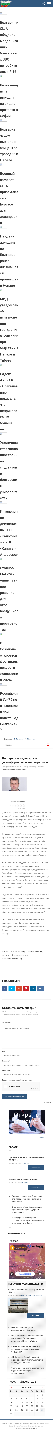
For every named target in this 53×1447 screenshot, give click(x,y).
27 (27, 1410)
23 (42, 1406)
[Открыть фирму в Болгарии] (27, 1133)
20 (27, 1406)
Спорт (11, 1426)
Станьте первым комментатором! (14, 770)
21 (32, 1406)
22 (37, 1406)
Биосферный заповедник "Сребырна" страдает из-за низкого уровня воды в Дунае (28, 1220)
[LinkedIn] (33, 988)
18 (16, 1406)
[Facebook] (4, 988)
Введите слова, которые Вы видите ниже (17, 1080)
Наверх (47, 1103)
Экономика (40, 1423)
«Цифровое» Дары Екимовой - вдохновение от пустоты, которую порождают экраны (27, 1360)
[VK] (40, 988)
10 (11, 1402)
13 (27, 1402)
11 (17, 1402)
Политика (33, 1423)
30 (42, 1410)
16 (42, 1402)
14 (32, 1402)
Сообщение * (6, 1022)
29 (37, 1410)
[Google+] (19, 988)
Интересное (39, 1426)
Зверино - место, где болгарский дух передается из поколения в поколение (27, 1199)
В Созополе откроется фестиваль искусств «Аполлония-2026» (9, 661)
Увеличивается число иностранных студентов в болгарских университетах (27, 1371)
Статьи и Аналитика (20, 1426)
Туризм (47, 1423)
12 (22, 1402)
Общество (25, 1163)
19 (22, 1406)
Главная (4, 1423)
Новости (24, 1295)
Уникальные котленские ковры (23, 1179)
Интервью (31, 1426)
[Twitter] (12, 988)
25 (16, 1410)
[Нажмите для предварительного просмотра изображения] (26, 784)
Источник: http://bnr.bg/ (12, 959)
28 (32, 1410)
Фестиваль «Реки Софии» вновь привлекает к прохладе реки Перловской (27, 1210)
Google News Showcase (31, 952)
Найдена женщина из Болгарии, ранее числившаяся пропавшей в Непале (9, 261)
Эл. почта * (6, 1061)
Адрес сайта (6, 1070)
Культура (25, 1423)
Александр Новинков (35, 1295)
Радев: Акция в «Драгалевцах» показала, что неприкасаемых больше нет (25, 1349)
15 (37, 1402)
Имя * (4, 1051)
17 (11, 1406)
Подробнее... (36, 1168)
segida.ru (34, 1428)
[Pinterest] (26, 988)
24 (11, 1410)
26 (22, 1410)
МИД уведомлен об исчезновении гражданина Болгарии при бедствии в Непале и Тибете (9, 329)
